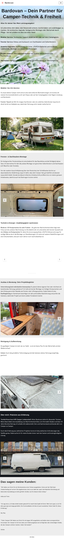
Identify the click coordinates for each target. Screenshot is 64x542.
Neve (23, 540)
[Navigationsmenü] (61, 2)
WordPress (38, 540)
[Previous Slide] (4, 134)
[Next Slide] (59, 134)
